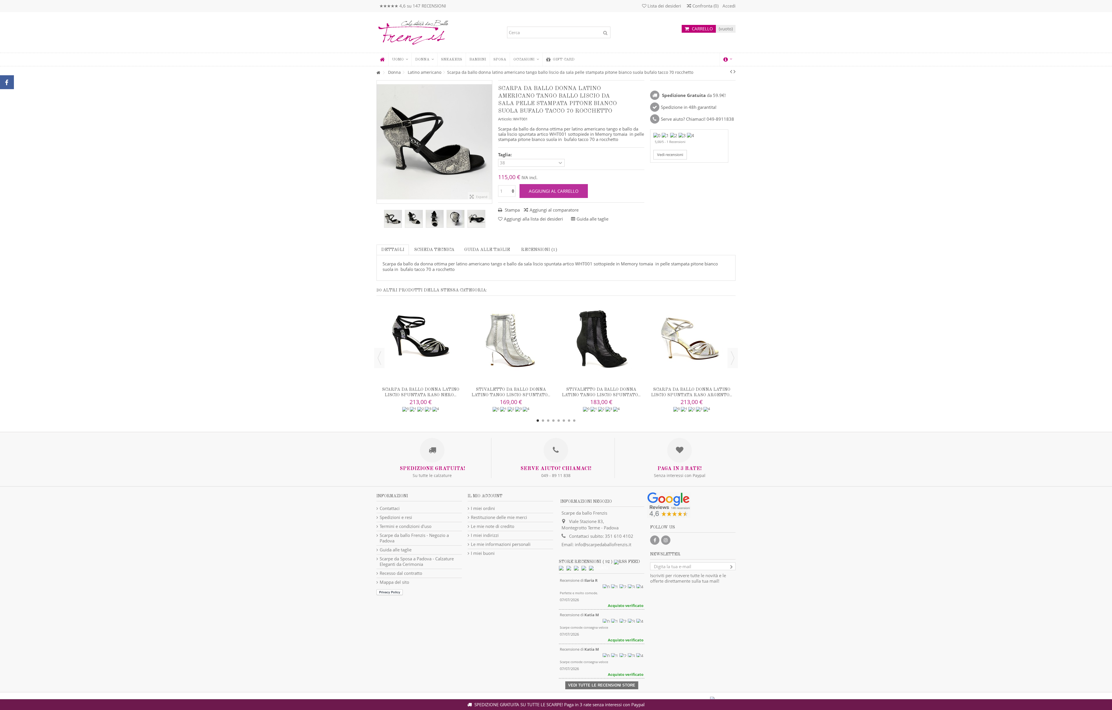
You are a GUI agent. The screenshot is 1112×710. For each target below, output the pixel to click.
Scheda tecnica (434, 250)
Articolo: (505, 119)
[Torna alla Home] (378, 72)
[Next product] (735, 71)
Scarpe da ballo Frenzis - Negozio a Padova (414, 538)
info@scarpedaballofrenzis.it (603, 544)
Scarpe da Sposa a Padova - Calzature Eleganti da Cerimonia (417, 561)
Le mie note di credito (492, 526)
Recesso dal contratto (401, 573)
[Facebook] (654, 540)
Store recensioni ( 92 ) (585, 562)
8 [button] (574, 420)
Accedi (728, 6)
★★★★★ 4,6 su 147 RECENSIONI (412, 6)
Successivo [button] (489, 142)
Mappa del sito (394, 582)
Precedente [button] (379, 142)
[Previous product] (731, 71)
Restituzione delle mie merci (499, 517)
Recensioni (538, 250)
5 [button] (558, 420)
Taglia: (505, 154)
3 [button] (548, 420)
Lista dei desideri (663, 6)
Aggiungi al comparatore (554, 210)
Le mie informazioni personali (501, 544)
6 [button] (564, 420)
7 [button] (569, 420)
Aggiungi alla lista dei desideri (533, 219)
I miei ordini (483, 508)
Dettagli (392, 250)
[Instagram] (665, 540)
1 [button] (538, 420)
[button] (424, 59)
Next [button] (732, 358)
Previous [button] (379, 358)
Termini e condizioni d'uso (405, 526)
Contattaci (390, 508)
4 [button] (553, 420)
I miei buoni (483, 553)
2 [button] (543, 420)
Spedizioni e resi (396, 517)
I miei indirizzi (485, 535)
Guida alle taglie (487, 250)
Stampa (512, 210)
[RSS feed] (627, 562)
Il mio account (485, 496)
